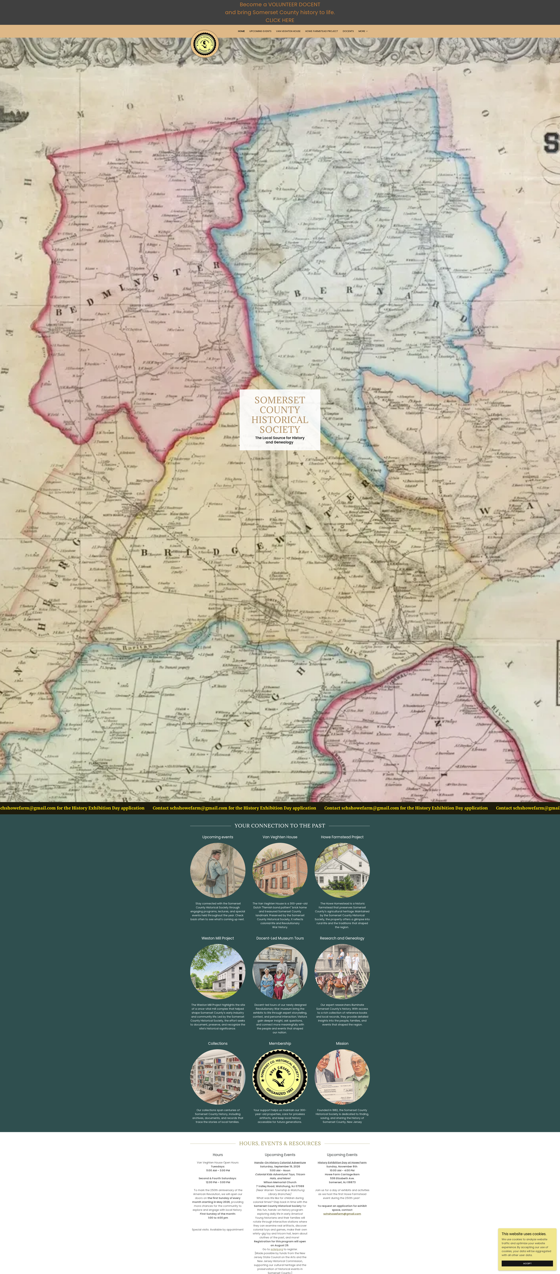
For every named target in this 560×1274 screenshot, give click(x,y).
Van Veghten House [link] (288, 31)
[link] (204, 30)
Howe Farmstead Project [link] (321, 31)
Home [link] (241, 31)
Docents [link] (348, 31)
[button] (363, 31)
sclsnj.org (277, 1249)
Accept (527, 1263)
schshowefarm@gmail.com (342, 1214)
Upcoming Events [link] (260, 31)
